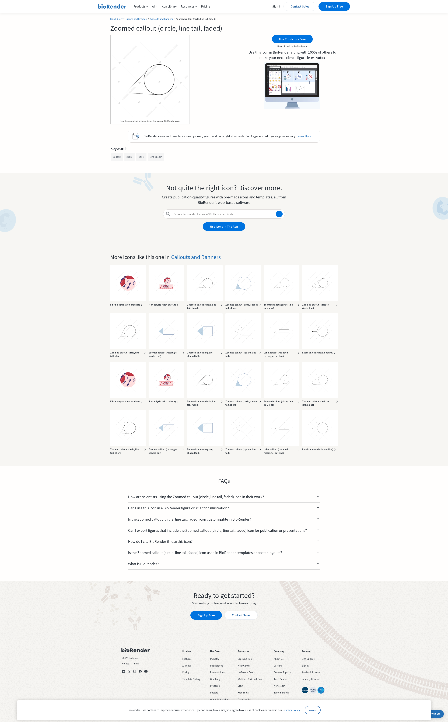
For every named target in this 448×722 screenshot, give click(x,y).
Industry (214, 658)
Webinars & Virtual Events (251, 679)
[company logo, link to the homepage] (112, 6)
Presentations (217, 672)
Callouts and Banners (161, 18)
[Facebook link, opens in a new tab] (140, 671)
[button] (140, 6)
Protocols (215, 685)
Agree (312, 710)
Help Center (244, 665)
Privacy (125, 663)
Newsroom (279, 685)
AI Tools (186, 665)
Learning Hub (245, 658)
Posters (214, 692)
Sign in (276, 6)
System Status (281, 692)
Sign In (305, 665)
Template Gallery (191, 679)
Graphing (215, 679)
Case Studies (244, 699)
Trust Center (280, 679)
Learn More (303, 136)
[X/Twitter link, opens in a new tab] (129, 671)
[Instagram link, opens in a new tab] (135, 671)
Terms (135, 663)
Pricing (205, 6)
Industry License (310, 679)
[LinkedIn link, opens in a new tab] (123, 671)
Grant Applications (220, 699)
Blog (240, 685)
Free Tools (243, 692)
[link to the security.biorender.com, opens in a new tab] (305, 690)
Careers (278, 665)
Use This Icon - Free (292, 39)
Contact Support (282, 672)
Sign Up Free (334, 6)
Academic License (311, 672)
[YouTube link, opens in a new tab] (146, 671)
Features (186, 658)
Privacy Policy (291, 710)
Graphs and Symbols (136, 18)
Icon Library (169, 6)
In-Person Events (246, 672)
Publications (216, 665)
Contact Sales (300, 6)
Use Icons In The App (224, 227)
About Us (279, 658)
